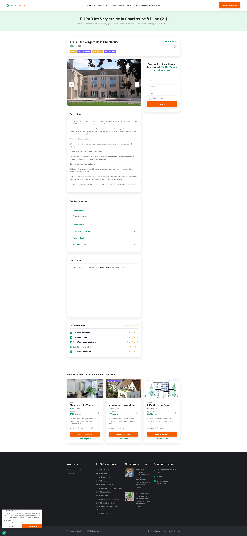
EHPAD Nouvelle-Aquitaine (105, 503)
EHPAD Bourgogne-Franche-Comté (109, 488)
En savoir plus (84, 439)
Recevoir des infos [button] (85, 434)
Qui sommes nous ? (74, 470)
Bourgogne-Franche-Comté (113, 24)
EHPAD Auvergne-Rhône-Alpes (107, 499)
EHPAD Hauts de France (104, 470)
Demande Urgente (157, 98)
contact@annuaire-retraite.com (164, 482)
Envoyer (162, 104)
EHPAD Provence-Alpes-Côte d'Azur (106, 508)
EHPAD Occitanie (102, 513)
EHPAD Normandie (102, 481)
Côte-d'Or (130, 24)
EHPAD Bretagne (102, 496)
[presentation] (71, 84)
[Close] (242, 516)
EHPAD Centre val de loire (105, 485)
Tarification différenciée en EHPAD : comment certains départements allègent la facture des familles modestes (143, 478)
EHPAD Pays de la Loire (104, 492)
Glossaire (70, 474)
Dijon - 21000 (76, 46)
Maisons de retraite (93, 24)
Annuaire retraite (73, 531)
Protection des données (171, 531)
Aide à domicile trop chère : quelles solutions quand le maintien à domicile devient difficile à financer (143, 500)
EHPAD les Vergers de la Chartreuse (155, 24)
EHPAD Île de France (103, 477)
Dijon (138, 24)
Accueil (80, 24)
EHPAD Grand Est (102, 474)
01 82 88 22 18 (162, 477)
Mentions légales (154, 531)
